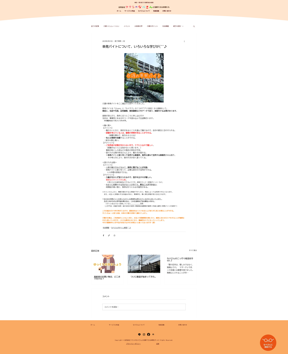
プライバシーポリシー (133, 344)
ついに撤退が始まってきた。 (143, 277)
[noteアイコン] (153, 334)
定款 (157, 344)
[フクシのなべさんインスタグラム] (144, 334)
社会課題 (165, 26)
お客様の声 (138, 26)
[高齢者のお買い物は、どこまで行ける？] (107, 264)
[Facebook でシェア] (103, 235)
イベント (127, 26)
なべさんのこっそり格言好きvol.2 (180, 259)
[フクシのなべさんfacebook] (148, 334)
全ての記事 (95, 26)
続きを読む (177, 26)
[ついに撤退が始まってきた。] (144, 264)
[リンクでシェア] (109, 235)
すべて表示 (193, 250)
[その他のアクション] (184, 41)
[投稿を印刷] (114, 235)
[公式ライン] (139, 334)
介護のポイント (152, 26)
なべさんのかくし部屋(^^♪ (121, 227)
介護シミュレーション (111, 26)
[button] (129, 11)
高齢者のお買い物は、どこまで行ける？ (107, 278)
